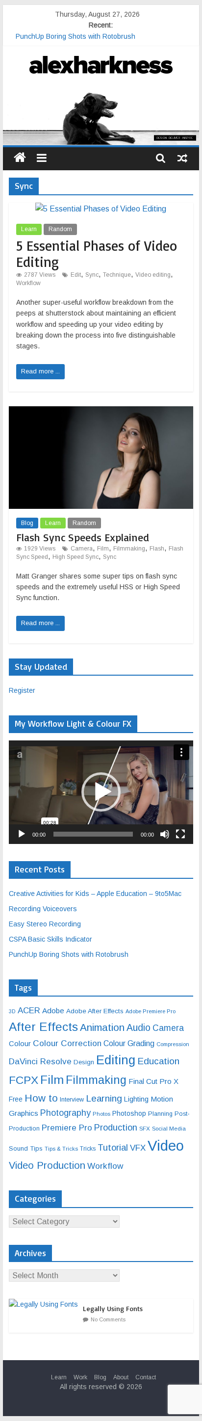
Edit (76, 274)
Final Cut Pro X (153, 1081)
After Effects (43, 1026)
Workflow (28, 283)
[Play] (21, 834)
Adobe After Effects (95, 1011)
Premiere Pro (67, 1127)
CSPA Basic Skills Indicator (50, 939)
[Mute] (165, 834)
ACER (29, 1010)
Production (115, 1127)
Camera (82, 548)
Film (103, 548)
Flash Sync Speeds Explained (82, 537)
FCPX (23, 1080)
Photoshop (129, 1113)
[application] (101, 792)
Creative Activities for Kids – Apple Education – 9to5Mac (95, 893)
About (120, 1377)
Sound (18, 1148)
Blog (27, 523)
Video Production (47, 1165)
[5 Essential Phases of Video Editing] (100, 209)
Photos (101, 1114)
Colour (20, 1044)
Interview (72, 1099)
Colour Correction (67, 1043)
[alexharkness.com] (101, 117)
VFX (138, 1148)
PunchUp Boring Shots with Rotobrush (75, 36)
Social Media (169, 1128)
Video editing (153, 274)
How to (41, 1098)
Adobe (53, 1010)
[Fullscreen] (180, 834)
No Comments (108, 1319)
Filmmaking (129, 548)
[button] (101, 792)
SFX (144, 1128)
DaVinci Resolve (40, 1061)
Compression (172, 1044)
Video (166, 1145)
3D (12, 1011)
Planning (160, 1113)
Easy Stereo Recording (45, 924)
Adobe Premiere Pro (151, 1011)
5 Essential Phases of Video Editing (96, 254)
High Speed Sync (75, 556)
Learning (104, 1098)
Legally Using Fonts (113, 1308)
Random (60, 229)
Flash (157, 548)
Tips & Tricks (61, 1149)
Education (158, 1061)
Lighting (136, 1099)
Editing (115, 1060)
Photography (65, 1113)
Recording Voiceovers (43, 909)
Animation (102, 1027)
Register (22, 690)
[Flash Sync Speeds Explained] (101, 412)
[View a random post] (182, 157)
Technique (117, 274)
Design (84, 1062)
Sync (92, 274)
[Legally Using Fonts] (46, 1304)
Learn (29, 229)
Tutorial (113, 1147)
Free (16, 1099)
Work (80, 1377)
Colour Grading (128, 1043)
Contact (145, 1377)
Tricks (88, 1148)
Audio (138, 1027)
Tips (36, 1148)
